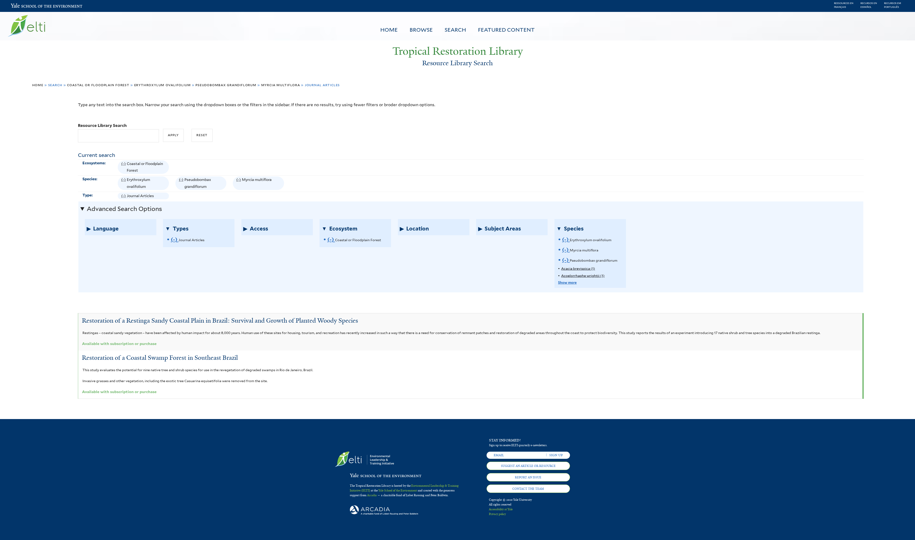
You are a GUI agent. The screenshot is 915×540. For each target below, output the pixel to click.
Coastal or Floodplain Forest (98, 85)
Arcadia (372, 495)
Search (455, 29)
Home (389, 29)
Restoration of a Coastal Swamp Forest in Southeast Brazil (160, 358)
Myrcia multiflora (280, 85)
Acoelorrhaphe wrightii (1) (583, 276)
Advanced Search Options (124, 208)
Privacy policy (497, 514)
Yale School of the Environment (23, 6)
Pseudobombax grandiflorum (225, 85)
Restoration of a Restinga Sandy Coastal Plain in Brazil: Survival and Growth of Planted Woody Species (220, 320)
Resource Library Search (102, 125)
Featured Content (506, 29)
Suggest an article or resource (528, 466)
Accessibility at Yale (501, 509)
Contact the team (528, 489)
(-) (124, 167)
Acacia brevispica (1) (578, 268)
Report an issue (528, 477)
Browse (421, 29)
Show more (567, 282)
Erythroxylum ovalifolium (162, 85)
